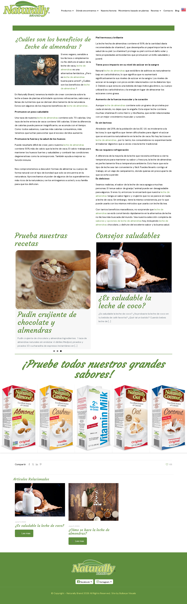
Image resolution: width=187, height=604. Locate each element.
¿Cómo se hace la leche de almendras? (89, 527)
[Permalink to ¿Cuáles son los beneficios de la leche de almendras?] (134, 267)
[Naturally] (26, 9)
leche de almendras (74, 77)
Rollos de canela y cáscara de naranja (49, 318)
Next (95, 295)
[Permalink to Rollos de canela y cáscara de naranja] (53, 279)
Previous (11, 295)
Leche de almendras (51, 46)
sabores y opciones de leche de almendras (119, 220)
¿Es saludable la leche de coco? (124, 301)
